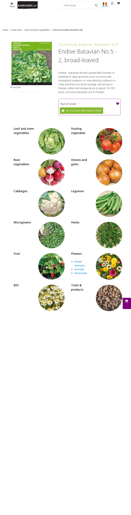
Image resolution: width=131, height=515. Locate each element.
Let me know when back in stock (83, 110)
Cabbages (20, 191)
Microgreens (22, 222)
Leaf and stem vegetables (37, 29)
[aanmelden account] (112, 5)
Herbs (75, 222)
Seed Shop (16, 29)
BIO (16, 285)
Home (5, 29)
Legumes (77, 191)
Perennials (80, 273)
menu (12, 6)
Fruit (17, 253)
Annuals (79, 269)
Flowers (76, 253)
